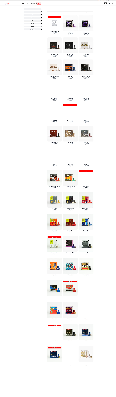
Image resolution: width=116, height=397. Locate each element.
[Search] (105, 3)
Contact (113, 0)
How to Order (108, 0)
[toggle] (41, 11)
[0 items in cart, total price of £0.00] (112, 3)
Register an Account (101, 0)
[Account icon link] (109, 3)
